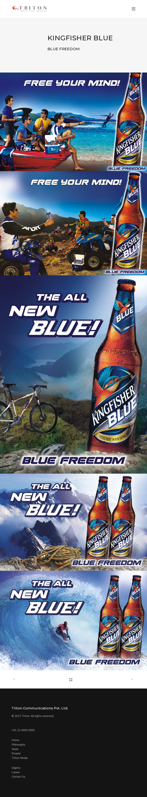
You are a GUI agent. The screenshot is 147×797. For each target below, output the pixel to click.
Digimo (16, 768)
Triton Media (19, 758)
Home (15, 740)
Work (15, 749)
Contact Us (18, 776)
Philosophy (18, 744)
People (16, 753)
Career (16, 772)
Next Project (127, 679)
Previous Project (14, 679)
